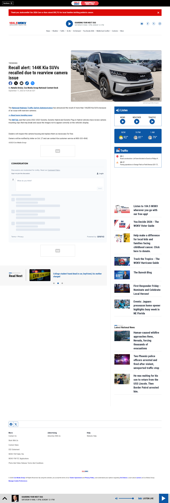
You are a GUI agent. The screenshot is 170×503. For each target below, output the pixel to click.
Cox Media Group (19, 478)
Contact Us (13, 436)
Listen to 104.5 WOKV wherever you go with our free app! (146, 210)
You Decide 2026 (88, 31)
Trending (13, 63)
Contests (115, 31)
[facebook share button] (10, 83)
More (122, 31)
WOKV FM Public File (16, 454)
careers (138, 478)
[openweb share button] (32, 83)
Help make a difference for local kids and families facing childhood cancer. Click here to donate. (147, 243)
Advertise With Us (54, 436)
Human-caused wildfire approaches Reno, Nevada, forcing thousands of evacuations (146, 340)
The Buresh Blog (143, 272)
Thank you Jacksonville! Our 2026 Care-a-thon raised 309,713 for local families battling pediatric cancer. (52, 12)
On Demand (77, 31)
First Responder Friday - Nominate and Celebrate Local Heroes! (147, 289)
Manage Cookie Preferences (18, 481)
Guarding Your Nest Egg (85, 23)
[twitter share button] (16, 83)
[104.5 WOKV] (85, 3)
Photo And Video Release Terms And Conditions (26, 463)
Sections (6, 3)
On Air (69, 31)
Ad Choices (124, 478)
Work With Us (13, 440)
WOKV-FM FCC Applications (19, 458)
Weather (55, 31)
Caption (155, 99)
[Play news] (122, 121)
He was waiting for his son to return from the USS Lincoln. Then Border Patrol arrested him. (146, 383)
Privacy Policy (89, 478)
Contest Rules (14, 445)
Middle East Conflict (103, 31)
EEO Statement (14, 449)
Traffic (62, 31)
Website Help (92, 436)
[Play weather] (136, 121)
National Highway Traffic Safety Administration (32, 108)
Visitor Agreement (76, 478)
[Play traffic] (152, 121)
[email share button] (21, 83)
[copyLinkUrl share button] (27, 83)
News (48, 31)
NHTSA (15, 120)
